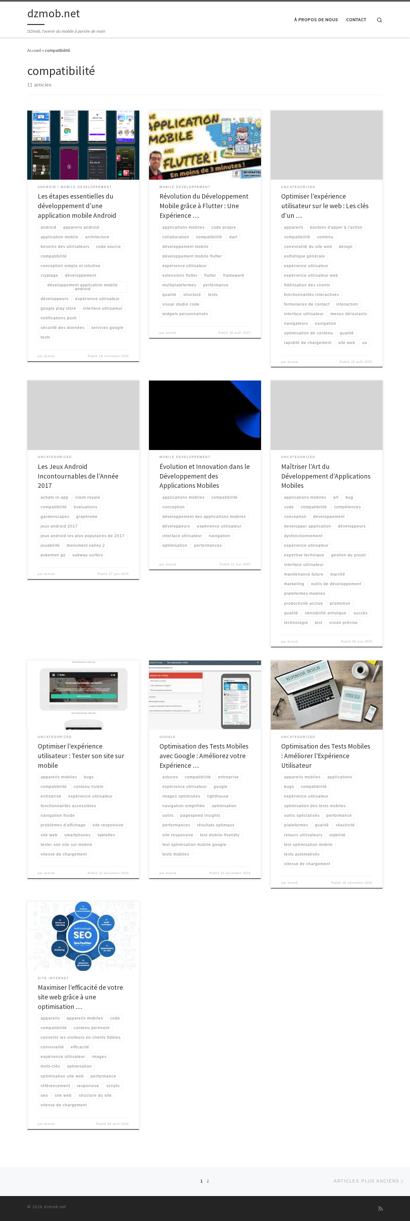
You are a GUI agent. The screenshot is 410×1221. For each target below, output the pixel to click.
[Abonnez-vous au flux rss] (380, 1209)
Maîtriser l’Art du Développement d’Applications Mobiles (326, 476)
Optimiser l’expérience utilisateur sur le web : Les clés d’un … (325, 206)
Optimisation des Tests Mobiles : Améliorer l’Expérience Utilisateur (325, 756)
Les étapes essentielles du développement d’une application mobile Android (77, 206)
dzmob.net (55, 1206)
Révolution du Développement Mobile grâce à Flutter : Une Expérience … (204, 206)
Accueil (34, 50)
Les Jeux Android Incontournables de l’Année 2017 (78, 476)
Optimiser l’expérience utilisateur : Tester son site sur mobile (81, 756)
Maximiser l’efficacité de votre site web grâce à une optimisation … (80, 997)
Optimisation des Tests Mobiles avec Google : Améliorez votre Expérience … (204, 756)
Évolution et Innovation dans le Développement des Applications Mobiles (205, 476)
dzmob (49, 356)
